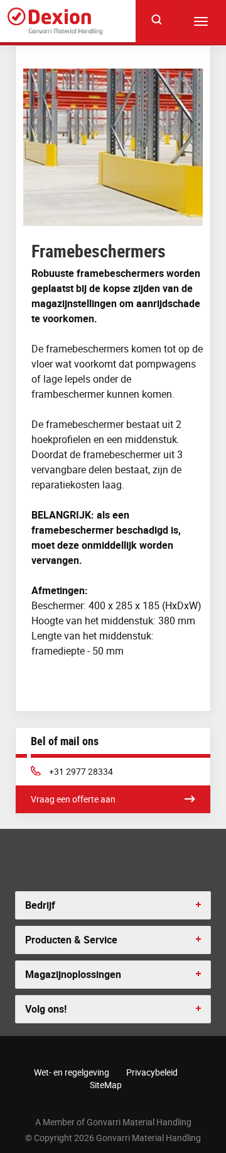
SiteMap (106, 1085)
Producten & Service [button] (71, 940)
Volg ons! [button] (46, 1009)
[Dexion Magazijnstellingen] (55, 21)
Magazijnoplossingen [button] (73, 974)
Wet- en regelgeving (71, 1072)
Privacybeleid (152, 1072)
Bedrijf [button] (40, 905)
